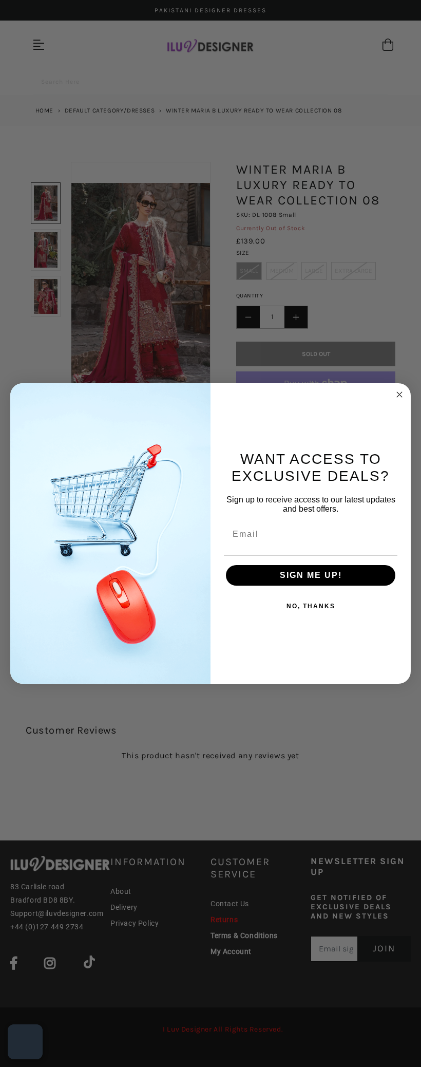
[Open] (25, 1041)
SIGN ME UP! (311, 575)
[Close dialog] (399, 394)
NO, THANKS (310, 606)
